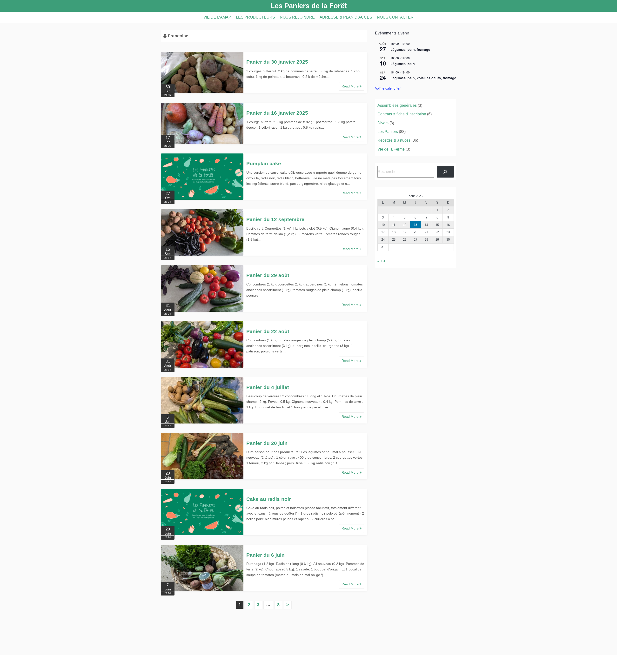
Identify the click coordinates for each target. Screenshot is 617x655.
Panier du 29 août (267, 275)
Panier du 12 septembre (275, 219)
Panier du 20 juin (267, 443)
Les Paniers (387, 132)
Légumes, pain (402, 63)
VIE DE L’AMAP (217, 17)
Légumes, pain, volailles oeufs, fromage (423, 77)
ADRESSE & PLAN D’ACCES (346, 17)
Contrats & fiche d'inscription (401, 114)
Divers (383, 123)
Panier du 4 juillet (267, 387)
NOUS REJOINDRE (297, 17)
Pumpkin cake (263, 163)
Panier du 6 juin (265, 555)
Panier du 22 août (267, 331)
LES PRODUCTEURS (255, 17)
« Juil (381, 261)
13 (415, 225)
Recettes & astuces (393, 140)
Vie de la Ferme (391, 149)
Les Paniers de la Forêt (308, 6)
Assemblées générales (397, 105)
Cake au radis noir (268, 499)
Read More (351, 86)
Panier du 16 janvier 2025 (277, 113)
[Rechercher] (445, 172)
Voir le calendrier (388, 88)
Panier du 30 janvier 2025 (277, 62)
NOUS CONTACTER (395, 17)
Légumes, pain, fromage (410, 49)
